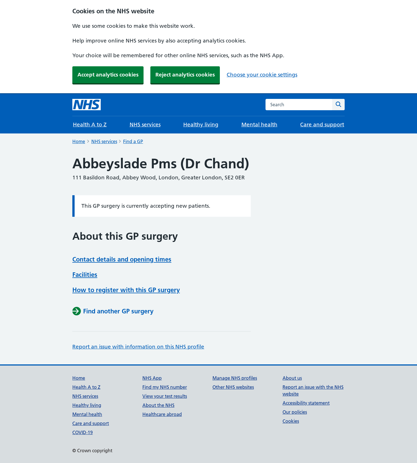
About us (292, 378)
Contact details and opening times (121, 259)
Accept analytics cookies (107, 74)
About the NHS (158, 405)
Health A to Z (90, 124)
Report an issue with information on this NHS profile (138, 346)
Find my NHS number (164, 387)
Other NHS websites (233, 387)
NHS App (152, 378)
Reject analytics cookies (185, 74)
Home (78, 141)
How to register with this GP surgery (126, 290)
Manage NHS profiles (234, 378)
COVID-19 (82, 432)
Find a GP (133, 141)
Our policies (295, 412)
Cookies (291, 421)
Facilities (84, 275)
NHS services (145, 124)
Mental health (259, 124)
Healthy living (200, 124)
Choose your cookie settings (262, 74)
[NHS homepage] (86, 104)
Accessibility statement (306, 403)
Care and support (322, 124)
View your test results (164, 396)
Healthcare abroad (162, 414)
